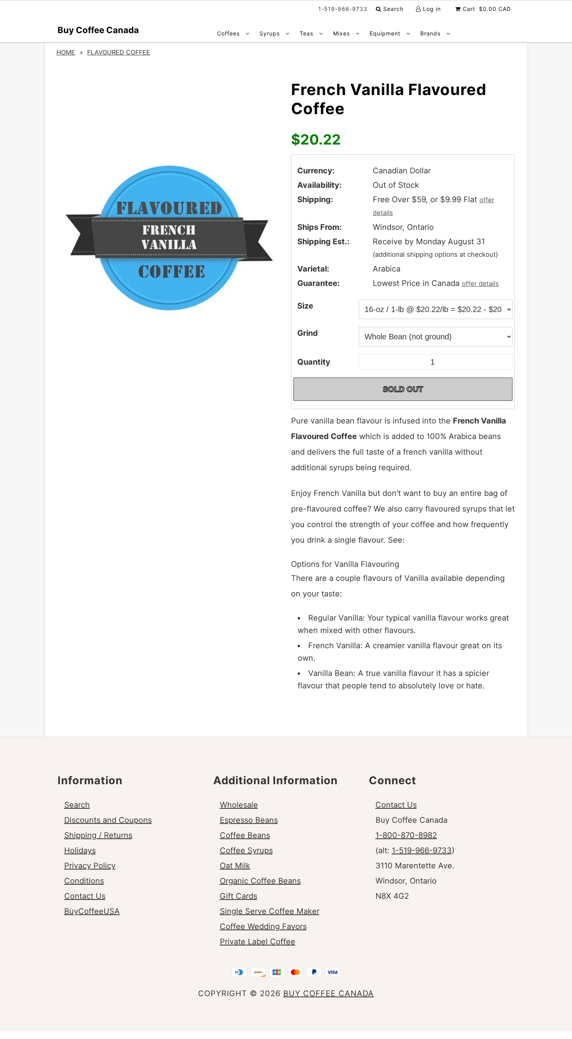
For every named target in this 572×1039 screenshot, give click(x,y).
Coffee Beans (245, 835)
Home (65, 52)
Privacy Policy (90, 865)
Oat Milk (235, 865)
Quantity (313, 362)
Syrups (271, 33)
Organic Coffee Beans (260, 881)
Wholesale (239, 805)
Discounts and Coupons (108, 820)
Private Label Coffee (257, 941)
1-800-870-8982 (406, 835)
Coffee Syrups (246, 850)
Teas (307, 33)
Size (305, 305)
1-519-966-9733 (422, 850)
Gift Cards (238, 896)
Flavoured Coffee (118, 52)
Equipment (386, 33)
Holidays (80, 850)
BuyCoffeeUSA (92, 911)
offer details (480, 284)
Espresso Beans (249, 820)
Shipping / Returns (98, 835)
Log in (431, 8)
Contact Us (84, 896)
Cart (486, 8)
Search (392, 8)
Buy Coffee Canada (98, 30)
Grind (307, 333)
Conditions (84, 881)
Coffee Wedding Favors (263, 926)
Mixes (342, 33)
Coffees (229, 33)
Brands (431, 33)
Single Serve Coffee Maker (269, 911)
